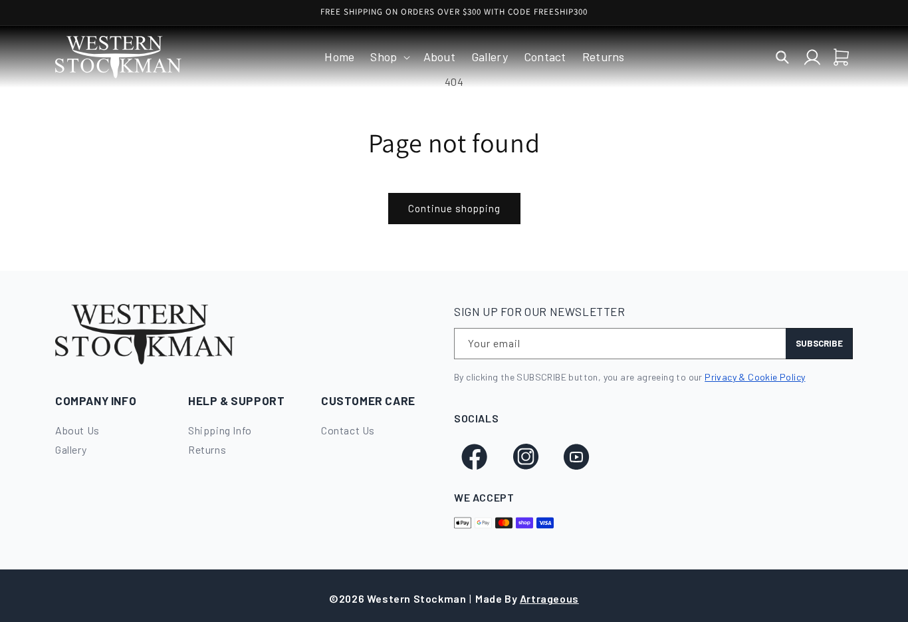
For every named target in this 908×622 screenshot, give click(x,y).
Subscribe (819, 343)
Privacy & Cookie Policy (755, 377)
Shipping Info (220, 430)
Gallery (70, 449)
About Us (77, 430)
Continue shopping (454, 208)
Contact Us (348, 430)
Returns (207, 449)
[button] (388, 57)
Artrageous (549, 598)
